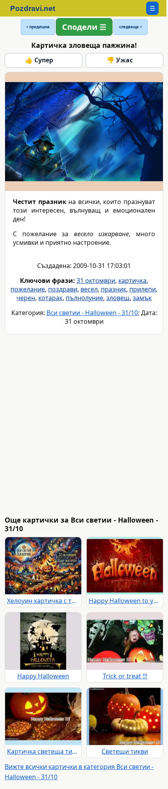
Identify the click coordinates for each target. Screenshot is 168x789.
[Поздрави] (36, 8)
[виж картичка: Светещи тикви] (125, 716)
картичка (132, 280)
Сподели (79, 27)
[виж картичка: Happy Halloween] (43, 641)
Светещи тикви (125, 751)
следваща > (130, 26)
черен (25, 297)
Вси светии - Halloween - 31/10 (92, 312)
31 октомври (96, 280)
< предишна (38, 26)
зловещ (118, 297)
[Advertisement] (84, 425)
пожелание (28, 289)
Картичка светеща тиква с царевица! (43, 751)
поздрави (62, 289)
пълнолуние (84, 297)
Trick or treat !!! (125, 676)
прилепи (142, 289)
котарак (50, 297)
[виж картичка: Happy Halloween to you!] (125, 565)
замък (142, 297)
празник (113, 289)
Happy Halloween (43, 676)
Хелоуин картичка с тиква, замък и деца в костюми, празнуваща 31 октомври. (43, 600)
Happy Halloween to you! (125, 600)
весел (89, 289)
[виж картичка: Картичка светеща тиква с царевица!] (43, 716)
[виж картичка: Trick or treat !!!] (125, 641)
